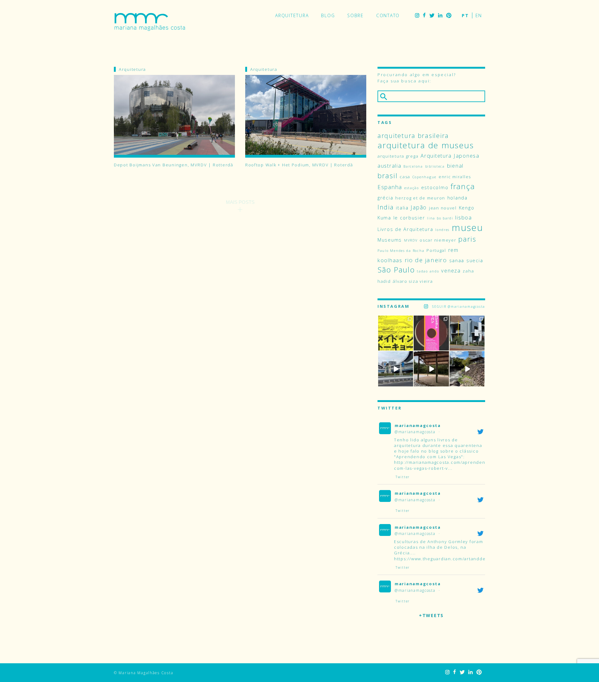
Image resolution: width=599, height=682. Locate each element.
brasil (387, 175)
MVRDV (411, 240)
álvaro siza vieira (413, 281)
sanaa (457, 260)
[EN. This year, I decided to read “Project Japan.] (431, 333)
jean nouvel (443, 208)
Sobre (355, 15)
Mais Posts (240, 202)
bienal (455, 165)
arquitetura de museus (425, 145)
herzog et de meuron (420, 198)
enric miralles (455, 176)
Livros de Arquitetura (405, 229)
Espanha (389, 187)
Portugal (436, 250)
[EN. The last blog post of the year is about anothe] (395, 333)
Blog (328, 15)
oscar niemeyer (438, 240)
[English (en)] (478, 15)
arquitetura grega (397, 156)
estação (411, 188)
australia (389, 165)
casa (405, 176)
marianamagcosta (418, 425)
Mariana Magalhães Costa (150, 21)
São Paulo (396, 269)
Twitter (432, 15)
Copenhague (424, 177)
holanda (457, 197)
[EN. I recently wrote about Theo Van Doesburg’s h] (467, 333)
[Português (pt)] (465, 15)
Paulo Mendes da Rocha (400, 250)
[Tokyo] (395, 368)
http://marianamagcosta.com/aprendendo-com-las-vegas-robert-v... (443, 465)
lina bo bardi (440, 218)
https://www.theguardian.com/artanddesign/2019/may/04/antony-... (472, 559)
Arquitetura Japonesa (450, 155)
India (385, 207)
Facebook (424, 15)
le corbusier (409, 217)
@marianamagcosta (415, 431)
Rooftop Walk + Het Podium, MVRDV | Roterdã (299, 165)
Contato (388, 15)
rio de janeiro (426, 260)
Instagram (417, 15)
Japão (419, 207)
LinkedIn (440, 15)
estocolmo (435, 187)
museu (467, 227)
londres (442, 230)
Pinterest (449, 15)
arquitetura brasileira (413, 135)
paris (467, 239)
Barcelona (413, 166)
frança (462, 186)
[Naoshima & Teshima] (431, 368)
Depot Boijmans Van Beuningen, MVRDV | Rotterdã (173, 165)
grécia (385, 197)
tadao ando (428, 271)
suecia (474, 260)
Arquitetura (292, 15)
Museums (389, 240)
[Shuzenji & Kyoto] (467, 368)
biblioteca (435, 166)
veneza (450, 270)
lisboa (463, 217)
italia (402, 207)
